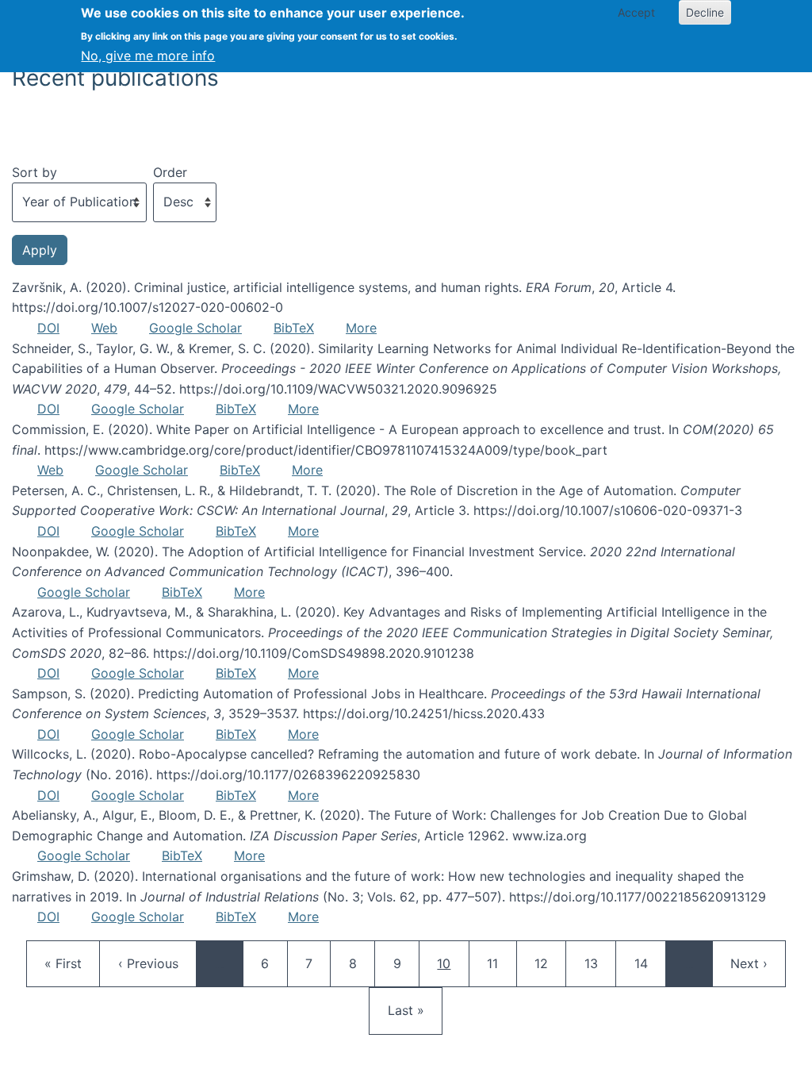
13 (599, 963)
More (361, 328)
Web (104, 328)
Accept (636, 12)
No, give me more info (148, 55)
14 (649, 963)
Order (170, 172)
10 (452, 963)
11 (501, 963)
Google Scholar (195, 328)
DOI (48, 328)
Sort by (34, 172)
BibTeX (294, 328)
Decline (705, 12)
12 (549, 963)
